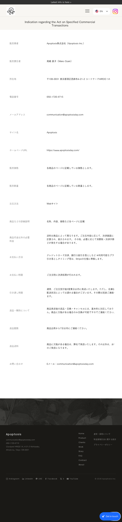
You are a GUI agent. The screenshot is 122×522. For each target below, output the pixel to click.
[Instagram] (115, 11)
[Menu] (87, 11)
